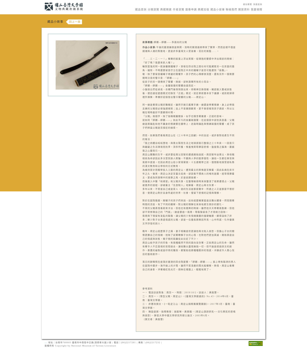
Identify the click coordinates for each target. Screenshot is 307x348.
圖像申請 (191, 9)
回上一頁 (75, 21)
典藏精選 (166, 9)
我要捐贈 (256, 9)
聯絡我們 (231, 9)
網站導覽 (247, 4)
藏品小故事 (217, 9)
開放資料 (244, 9)
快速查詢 (257, 4)
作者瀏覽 (178, 9)
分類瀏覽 (153, 9)
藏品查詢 (141, 9)
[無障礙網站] (256, 343)
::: (43, 2)
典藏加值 (203, 9)
